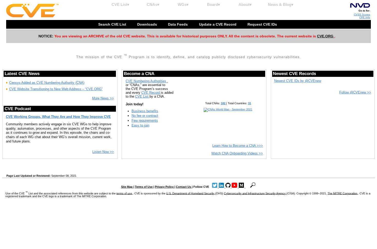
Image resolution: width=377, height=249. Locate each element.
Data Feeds (178, 24)
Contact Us (184, 186)
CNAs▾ (153, 4)
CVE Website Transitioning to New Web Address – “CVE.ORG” (56, 89)
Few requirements (145, 120)
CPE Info (364, 17)
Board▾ (213, 4)
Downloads (147, 24)
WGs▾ (183, 4)
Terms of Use (144, 186)
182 (223, 103)
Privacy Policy (164, 186)
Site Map (127, 186)
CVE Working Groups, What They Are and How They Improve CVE (58, 117)
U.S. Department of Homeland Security (190, 193)
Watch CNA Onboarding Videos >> (237, 153)
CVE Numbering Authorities (146, 81)
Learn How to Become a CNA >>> (237, 146)
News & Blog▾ (280, 4)
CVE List (142, 96)
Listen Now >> (103, 152)
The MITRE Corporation (343, 193)
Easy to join (140, 125)
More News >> (103, 98)
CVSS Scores (362, 14)
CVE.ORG (325, 36)
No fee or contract (145, 116)
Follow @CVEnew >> (355, 92)
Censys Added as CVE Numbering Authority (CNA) (46, 83)
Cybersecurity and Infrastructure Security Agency (255, 193)
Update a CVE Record (218, 24)
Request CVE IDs (262, 24)
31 (249, 103)
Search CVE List (112, 24)
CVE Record (151, 93)
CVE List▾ (120, 4)
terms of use (124, 193)
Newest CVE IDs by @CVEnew (297, 81)
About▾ (245, 4)
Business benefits (145, 111)
